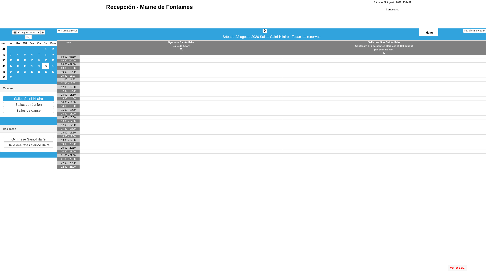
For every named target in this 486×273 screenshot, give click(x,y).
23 (53, 66)
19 (25, 66)
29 (46, 71)
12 (25, 60)
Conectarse (392, 9)
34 (3, 66)
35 (3, 71)
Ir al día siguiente (473, 30)
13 (32, 60)
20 (32, 66)
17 (11, 66)
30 (53, 71)
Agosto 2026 (28, 32)
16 (53, 60)
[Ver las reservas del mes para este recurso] (19, 32)
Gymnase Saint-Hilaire (181, 42)
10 (11, 60)
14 (39, 60)
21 (39, 66)
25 (18, 71)
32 (3, 54)
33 (3, 60)
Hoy (28, 36)
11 (18, 60)
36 (3, 77)
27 (32, 71)
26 (25, 71)
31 (3, 49)
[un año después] (42, 32)
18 (18, 66)
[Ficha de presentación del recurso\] (181, 49)
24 (11, 71)
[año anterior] (14, 32)
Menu (429, 32)
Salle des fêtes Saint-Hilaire (384, 42)
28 (39, 71)
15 (46, 60)
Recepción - (149, 7)
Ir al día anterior (68, 30)
